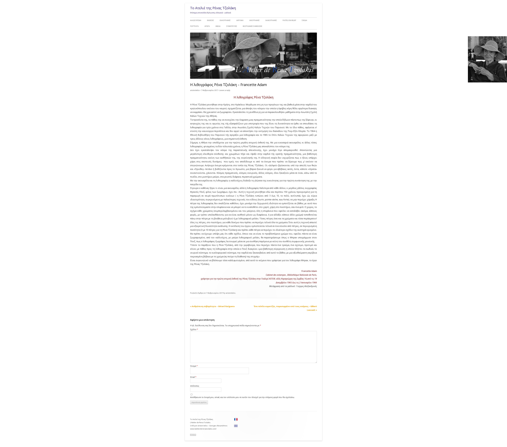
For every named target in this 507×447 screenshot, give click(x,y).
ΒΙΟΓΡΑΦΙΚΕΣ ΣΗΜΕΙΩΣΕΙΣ (252, 26)
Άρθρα (207, 26)
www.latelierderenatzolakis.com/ (203, 429)
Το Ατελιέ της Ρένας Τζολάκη (213, 8)
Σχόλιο (194, 329)
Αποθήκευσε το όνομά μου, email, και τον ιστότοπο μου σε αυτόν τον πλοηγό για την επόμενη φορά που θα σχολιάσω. (242, 397)
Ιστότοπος (194, 386)
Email (193, 377)
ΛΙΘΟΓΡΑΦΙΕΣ (254, 20)
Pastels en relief (289, 20)
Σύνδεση (193, 435)
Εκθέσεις (210, 20)
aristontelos (195, 90)
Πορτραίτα (194, 26)
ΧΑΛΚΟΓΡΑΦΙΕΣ (271, 20)
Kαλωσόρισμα (195, 20)
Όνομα (194, 366)
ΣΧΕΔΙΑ (304, 20)
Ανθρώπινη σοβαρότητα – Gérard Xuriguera (212, 306)
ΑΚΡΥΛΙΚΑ (239, 20)
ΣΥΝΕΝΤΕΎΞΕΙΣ (231, 26)
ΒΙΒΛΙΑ (218, 26)
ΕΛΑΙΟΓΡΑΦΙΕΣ (225, 20)
